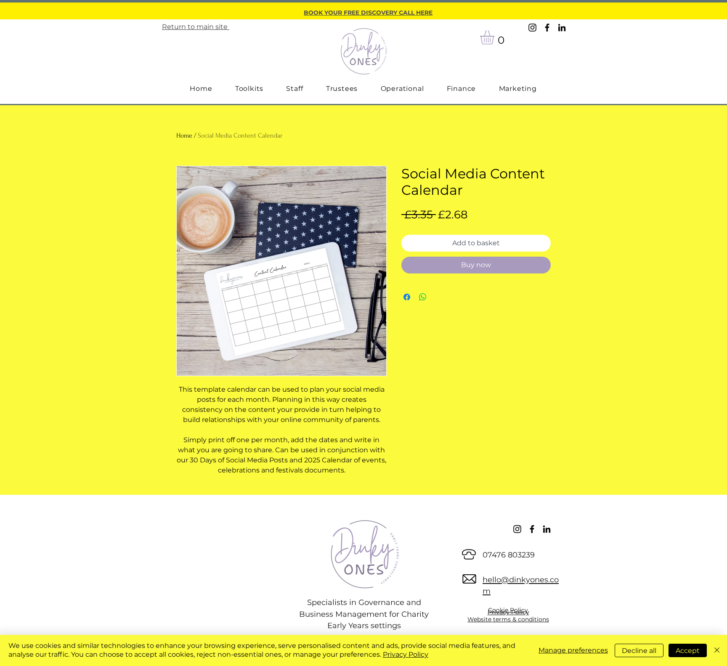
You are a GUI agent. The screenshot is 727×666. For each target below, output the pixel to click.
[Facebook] (547, 27)
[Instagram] (532, 27)
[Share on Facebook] (407, 297)
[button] (495, 37)
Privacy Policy (405, 654)
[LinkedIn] (562, 27)
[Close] (717, 650)
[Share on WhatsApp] (423, 297)
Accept (688, 651)
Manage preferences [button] (573, 650)
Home (184, 135)
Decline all (639, 651)
